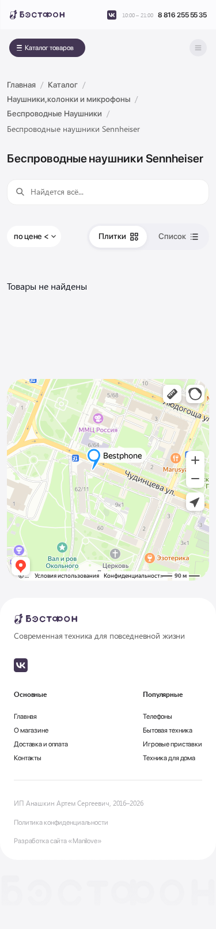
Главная (25, 716)
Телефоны (157, 716)
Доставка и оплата (41, 744)
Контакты (27, 758)
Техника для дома (169, 758)
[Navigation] (198, 47)
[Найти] (20, 191)
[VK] (111, 15)
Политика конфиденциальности (61, 822)
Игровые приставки (172, 744)
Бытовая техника (167, 730)
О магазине (31, 730)
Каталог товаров (49, 48)
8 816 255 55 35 (182, 15)
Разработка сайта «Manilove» (58, 841)
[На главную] (37, 14)
